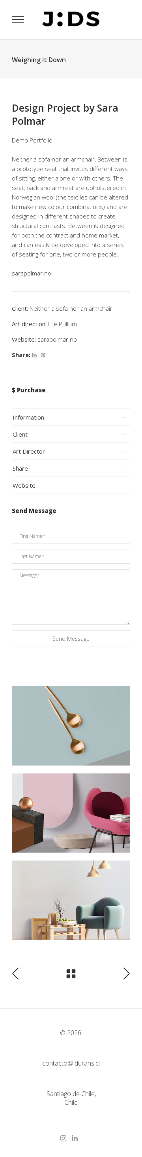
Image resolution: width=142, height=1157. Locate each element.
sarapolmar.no (57, 339)
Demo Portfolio (32, 140)
